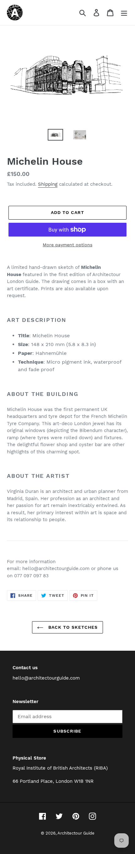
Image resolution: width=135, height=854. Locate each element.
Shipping (47, 184)
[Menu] (124, 13)
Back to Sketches (72, 627)
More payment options (67, 244)
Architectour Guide (75, 833)
